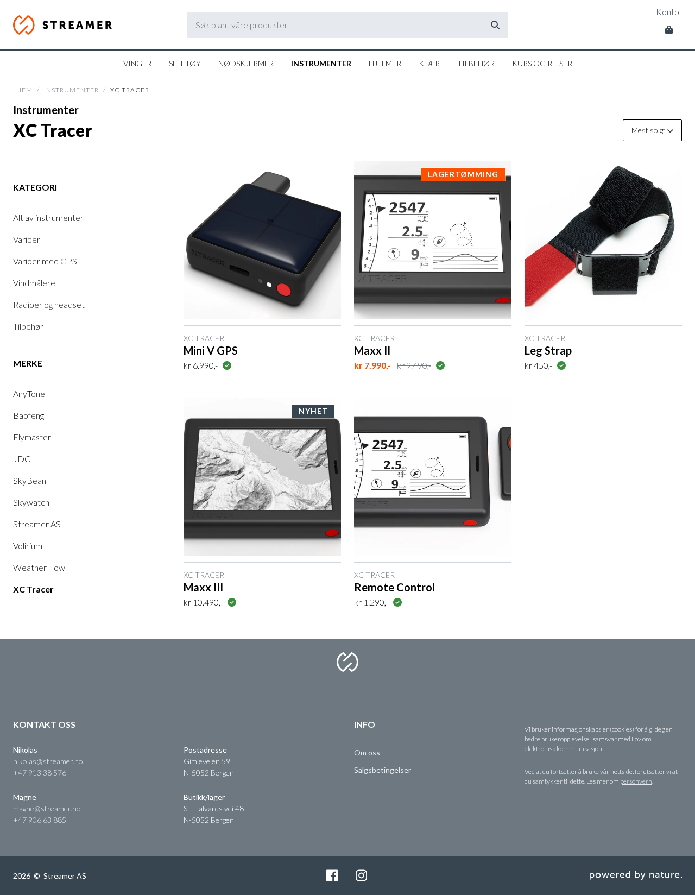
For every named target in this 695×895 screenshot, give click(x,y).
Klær (429, 63)
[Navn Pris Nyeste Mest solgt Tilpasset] (652, 130)
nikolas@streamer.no (48, 761)
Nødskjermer (246, 63)
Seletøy (185, 63)
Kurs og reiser (542, 63)
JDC (21, 458)
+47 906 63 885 (39, 819)
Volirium (27, 545)
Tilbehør (476, 63)
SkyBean (29, 480)
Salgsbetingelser (382, 769)
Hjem (23, 90)
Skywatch (31, 502)
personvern (636, 781)
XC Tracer (33, 589)
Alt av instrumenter (48, 217)
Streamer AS (63, 25)
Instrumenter (321, 63)
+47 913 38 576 (39, 772)
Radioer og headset (49, 304)
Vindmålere (34, 283)
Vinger (137, 63)
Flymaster (32, 437)
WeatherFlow (39, 567)
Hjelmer (385, 63)
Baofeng (28, 415)
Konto (667, 12)
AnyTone (29, 393)
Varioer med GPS (45, 261)
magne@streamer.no (47, 808)
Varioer (26, 239)
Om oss (367, 752)
